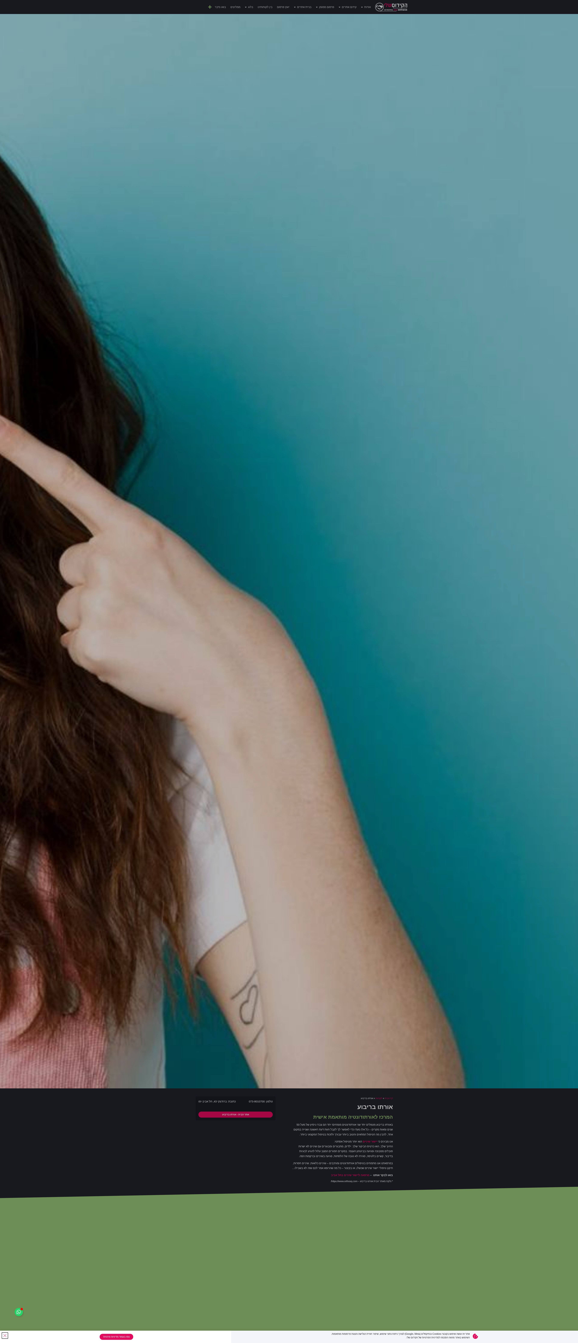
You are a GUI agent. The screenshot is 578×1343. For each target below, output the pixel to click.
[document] (289, 671)
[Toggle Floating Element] (19, 1312)
